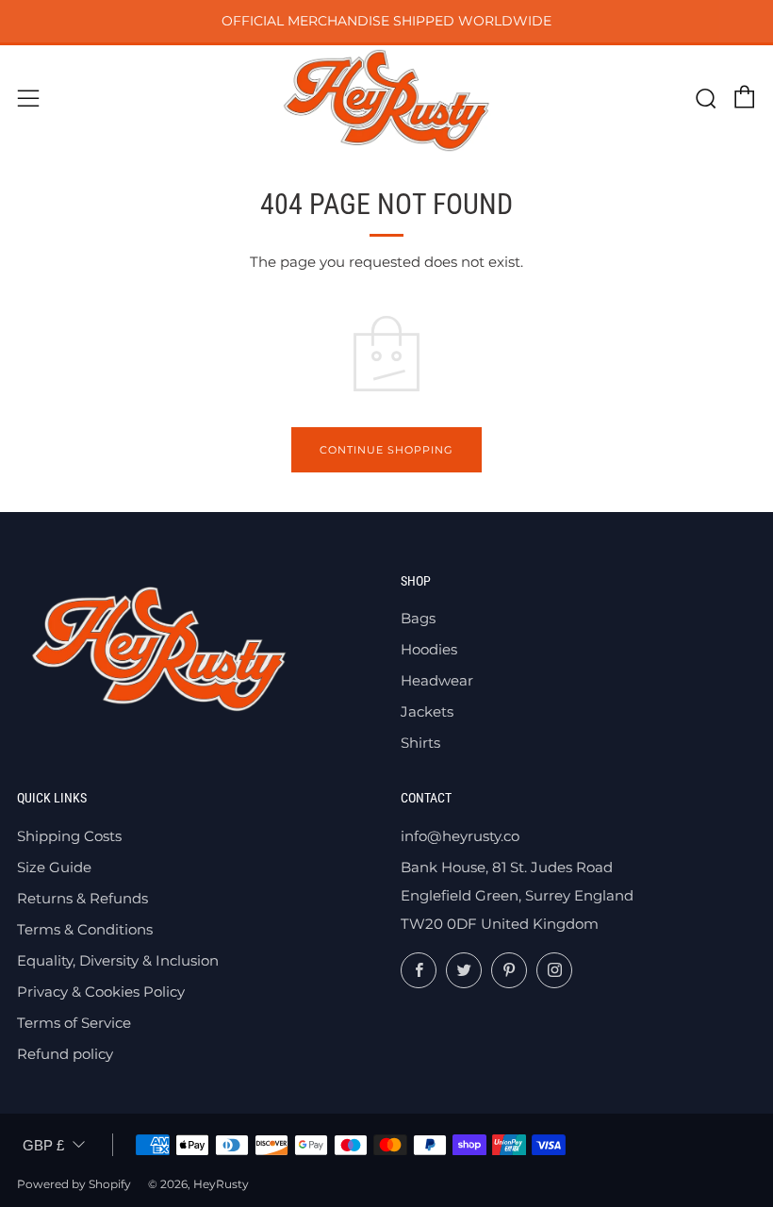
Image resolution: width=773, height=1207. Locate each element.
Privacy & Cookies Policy (101, 991)
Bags (418, 618)
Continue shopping (386, 449)
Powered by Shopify (74, 1184)
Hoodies (429, 649)
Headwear (437, 680)
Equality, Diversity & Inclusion (118, 960)
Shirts (420, 743)
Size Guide (54, 867)
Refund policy (65, 1054)
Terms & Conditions (85, 929)
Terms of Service (74, 1023)
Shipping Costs (69, 836)
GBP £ (43, 1145)
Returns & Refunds (82, 898)
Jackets (427, 711)
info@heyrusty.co (460, 836)
